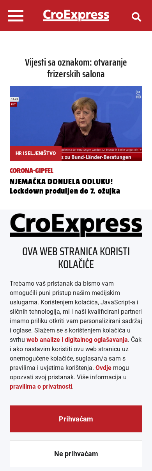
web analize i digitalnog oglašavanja (77, 339)
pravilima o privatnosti (41, 386)
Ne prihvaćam (76, 454)
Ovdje (103, 367)
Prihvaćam (76, 419)
